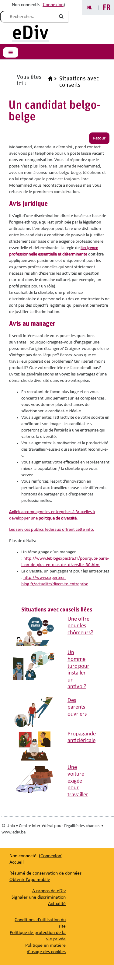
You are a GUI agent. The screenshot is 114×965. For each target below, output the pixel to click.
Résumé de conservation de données (45, 873)
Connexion (53, 4)
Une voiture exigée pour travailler (77, 781)
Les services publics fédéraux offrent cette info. (51, 529)
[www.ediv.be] (49, 82)
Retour (99, 138)
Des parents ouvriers (77, 707)
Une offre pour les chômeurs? (80, 626)
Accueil (16, 862)
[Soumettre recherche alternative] (62, 17)
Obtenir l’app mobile (29, 879)
